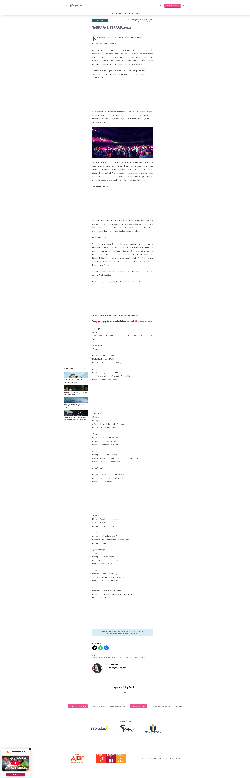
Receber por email (172, 5)
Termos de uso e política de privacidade (167, 706)
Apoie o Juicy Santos (138, 706)
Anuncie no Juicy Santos (78, 706)
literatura (101, 657)
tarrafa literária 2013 (125, 657)
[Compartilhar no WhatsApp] (100, 647)
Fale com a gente (98, 706)
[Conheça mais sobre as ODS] (111, 758)
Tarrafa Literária (134, 281)
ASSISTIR (15, 774)
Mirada (138, 13)
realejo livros (111, 657)
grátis (94, 657)
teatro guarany (140, 657)
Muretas (118, 13)
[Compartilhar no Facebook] (106, 647)
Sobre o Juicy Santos (117, 706)
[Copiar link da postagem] (94, 647)
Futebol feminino (128, 13)
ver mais (86, 368)
